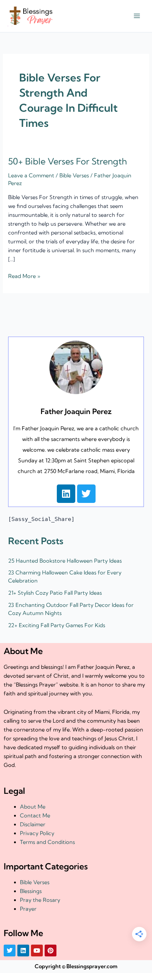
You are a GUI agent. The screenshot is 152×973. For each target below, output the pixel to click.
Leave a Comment (31, 175)
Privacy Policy (37, 833)
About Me (32, 806)
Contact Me (35, 815)
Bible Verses (74, 175)
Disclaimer (32, 824)
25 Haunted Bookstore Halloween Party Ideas (65, 560)
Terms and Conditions (47, 842)
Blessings (31, 891)
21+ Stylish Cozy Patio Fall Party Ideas (55, 593)
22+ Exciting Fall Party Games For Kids (56, 625)
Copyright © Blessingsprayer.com (76, 966)
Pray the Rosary (40, 900)
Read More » (24, 275)
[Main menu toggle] (137, 16)
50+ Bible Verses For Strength (67, 161)
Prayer (28, 909)
